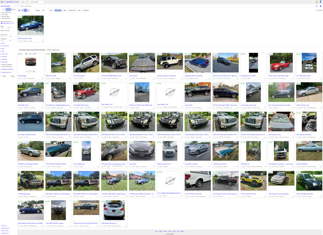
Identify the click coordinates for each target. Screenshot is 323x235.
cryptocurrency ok (7, 66)
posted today (5, 16)
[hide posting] (42, 41)
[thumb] (22, 10)
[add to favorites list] (19, 41)
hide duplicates (6, 18)
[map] (28, 10)
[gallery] (25, 10)
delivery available (7, 64)
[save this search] (320, 6)
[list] (19, 10)
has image (5, 14)
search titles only (7, 12)
